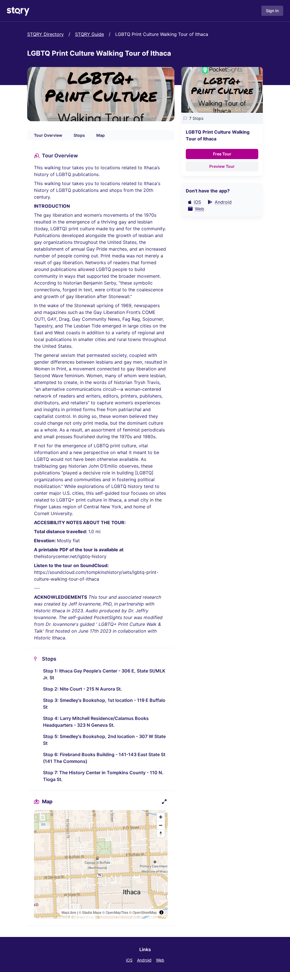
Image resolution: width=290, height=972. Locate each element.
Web (160, 960)
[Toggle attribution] (161, 912)
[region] (101, 864)
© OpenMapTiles (115, 912)
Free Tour (222, 153)
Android (144, 960)
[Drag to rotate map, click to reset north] (161, 833)
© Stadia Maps (90, 912)
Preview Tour (222, 166)
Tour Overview (48, 135)
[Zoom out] (161, 825)
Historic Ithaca (49, 610)
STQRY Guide (89, 34)
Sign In (272, 10)
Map (100, 135)
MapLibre (68, 912)
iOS (129, 960)
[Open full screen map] (164, 801)
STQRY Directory (45, 34)
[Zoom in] (161, 817)
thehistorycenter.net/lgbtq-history (70, 556)
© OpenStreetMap (143, 912)
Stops (79, 135)
